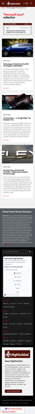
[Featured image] (17, 48)
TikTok (19, 344)
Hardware (23, 314)
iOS (29, 314)
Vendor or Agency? (25, 334)
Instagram (28, 341)
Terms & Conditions (23, 403)
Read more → (6, 88)
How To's (13, 304)
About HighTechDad (13, 391)
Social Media (28, 324)
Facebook (20, 341)
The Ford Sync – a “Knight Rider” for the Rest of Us (17, 119)
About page (7, 244)
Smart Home (14, 314)
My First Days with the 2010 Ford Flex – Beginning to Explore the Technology (15, 172)
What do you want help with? (13, 267)
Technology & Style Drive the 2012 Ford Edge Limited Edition (16, 65)
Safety (5, 327)
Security (19, 324)
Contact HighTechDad (10, 334)
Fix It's (20, 304)
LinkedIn (13, 341)
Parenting (12, 324)
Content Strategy (8, 307)
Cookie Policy (13, 403)
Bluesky (12, 344)
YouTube (6, 341)
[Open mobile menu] (3, 3)
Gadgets (6, 314)
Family (5, 324)
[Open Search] (31, 3)
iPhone (5, 317)
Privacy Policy (5, 403)
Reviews (6, 304)
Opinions (26, 304)
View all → (27, 24)
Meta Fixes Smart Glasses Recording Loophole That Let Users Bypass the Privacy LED (15, 31)
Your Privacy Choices (14, 409)
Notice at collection (9, 412)
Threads (6, 344)
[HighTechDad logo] (17, 354)
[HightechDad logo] (14, 3)
